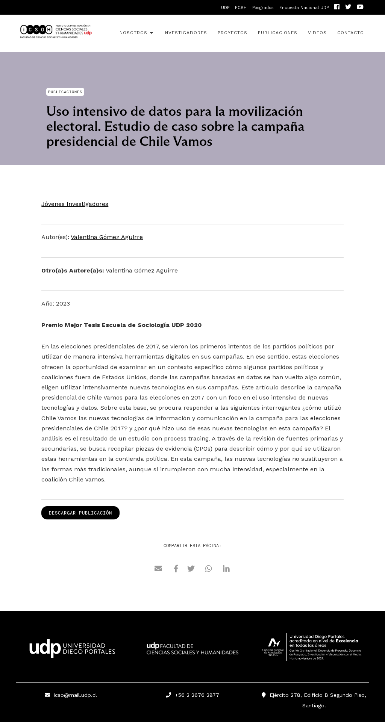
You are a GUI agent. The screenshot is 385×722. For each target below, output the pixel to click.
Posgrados (263, 7)
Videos (317, 32)
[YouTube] (360, 7)
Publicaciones (277, 32)
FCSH (241, 7)
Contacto (350, 32)
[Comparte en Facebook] (175, 569)
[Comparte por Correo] (158, 569)
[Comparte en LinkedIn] (226, 569)
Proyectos (232, 32)
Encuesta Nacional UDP (304, 7)
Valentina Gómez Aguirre (107, 237)
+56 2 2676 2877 (195, 695)
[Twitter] (348, 7)
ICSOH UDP (56, 33)
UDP (225, 7)
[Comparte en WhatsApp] (208, 569)
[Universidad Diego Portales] (71, 651)
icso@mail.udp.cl (75, 695)
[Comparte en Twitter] (191, 569)
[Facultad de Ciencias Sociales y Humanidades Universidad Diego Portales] (192, 654)
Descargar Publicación (80, 513)
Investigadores (185, 32)
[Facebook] (337, 7)
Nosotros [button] (134, 32)
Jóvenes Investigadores (74, 203)
